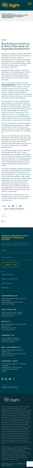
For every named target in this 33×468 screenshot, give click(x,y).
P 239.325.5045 (7, 329)
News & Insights (7, 13)
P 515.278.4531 (7, 355)
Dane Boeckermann (8, 84)
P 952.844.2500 (7, 304)
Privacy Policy (7, 274)
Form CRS (5, 287)
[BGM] (11, 404)
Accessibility (7, 283)
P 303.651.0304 (7, 341)
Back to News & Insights (14, 209)
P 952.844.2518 (7, 316)
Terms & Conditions (9, 279)
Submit (8, 264)
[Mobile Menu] (30, 4)
